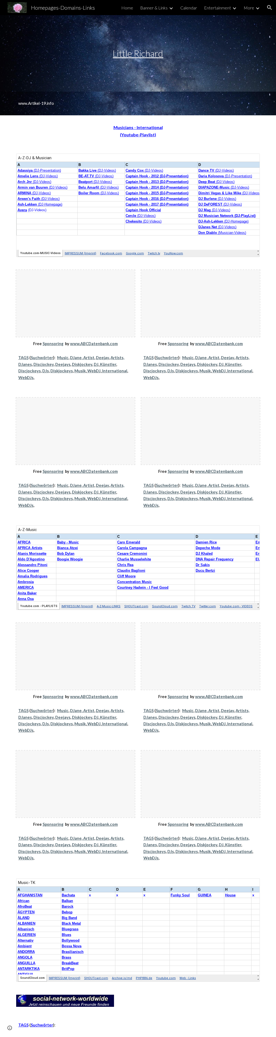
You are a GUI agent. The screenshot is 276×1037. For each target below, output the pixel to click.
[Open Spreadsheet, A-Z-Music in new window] (250, 532)
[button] (269, 7)
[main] (138, 53)
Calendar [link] (188, 7)
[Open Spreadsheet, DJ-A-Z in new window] (250, 161)
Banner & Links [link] (154, 7)
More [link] (249, 7)
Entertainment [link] (217, 7)
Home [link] (127, 7)
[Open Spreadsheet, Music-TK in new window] (250, 885)
